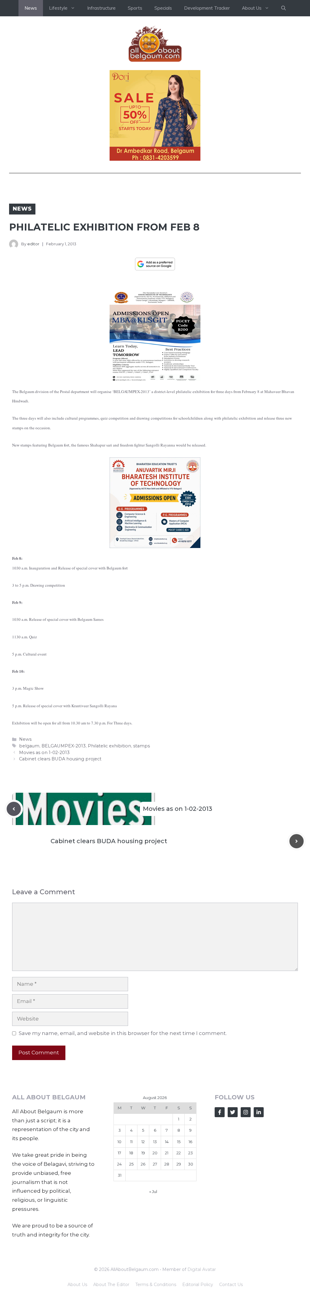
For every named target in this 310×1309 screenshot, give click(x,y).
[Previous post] (14, 809)
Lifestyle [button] (58, 8)
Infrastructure (101, 8)
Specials (163, 8)
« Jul (153, 1191)
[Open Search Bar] (283, 8)
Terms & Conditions (155, 1284)
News (31, 8)
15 (178, 1141)
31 (119, 1175)
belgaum (29, 746)
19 (143, 1152)
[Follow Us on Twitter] (233, 1112)
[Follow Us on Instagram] (246, 1112)
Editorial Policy (197, 1284)
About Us (77, 1284)
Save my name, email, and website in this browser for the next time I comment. (123, 1033)
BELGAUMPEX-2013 (63, 746)
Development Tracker (207, 8)
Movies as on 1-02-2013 (44, 752)
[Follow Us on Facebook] (220, 1112)
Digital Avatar (201, 1269)
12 (143, 1141)
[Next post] (296, 841)
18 (131, 1152)
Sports (135, 8)
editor (33, 243)
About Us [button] (252, 8)
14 (167, 1141)
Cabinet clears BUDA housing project (60, 759)
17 (119, 1152)
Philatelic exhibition (109, 746)
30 (190, 1164)
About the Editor (111, 1284)
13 (155, 1141)
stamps (141, 746)
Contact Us (231, 1284)
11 (131, 1141)
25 (131, 1164)
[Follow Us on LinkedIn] (259, 1112)
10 (119, 1141)
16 (190, 1141)
